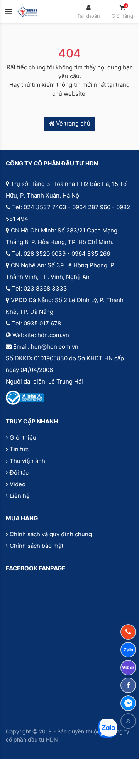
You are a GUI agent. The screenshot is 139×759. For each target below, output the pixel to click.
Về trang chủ (72, 123)
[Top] (128, 721)
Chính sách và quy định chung (51, 534)
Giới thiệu (23, 437)
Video (17, 484)
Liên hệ (20, 495)
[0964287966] (128, 632)
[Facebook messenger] (128, 703)
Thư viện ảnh (27, 461)
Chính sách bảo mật (36, 545)
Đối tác (19, 472)
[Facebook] (128, 685)
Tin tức (19, 449)
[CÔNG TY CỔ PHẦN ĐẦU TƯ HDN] (27, 11)
